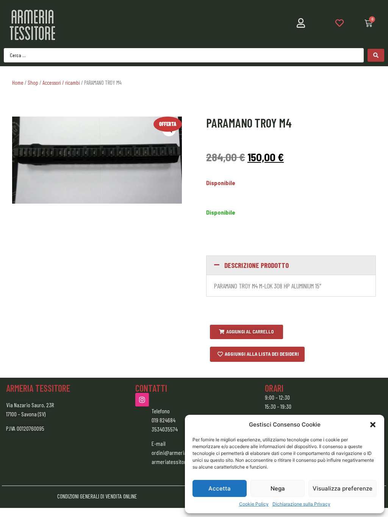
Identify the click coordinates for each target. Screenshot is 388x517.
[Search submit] (376, 55)
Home (17, 82)
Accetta (219, 488)
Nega (278, 488)
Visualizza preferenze (342, 488)
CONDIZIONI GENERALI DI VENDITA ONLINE (97, 496)
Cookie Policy (254, 504)
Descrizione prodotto (256, 265)
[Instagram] (142, 399)
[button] (373, 424)
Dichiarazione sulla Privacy (301, 504)
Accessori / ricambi (61, 82)
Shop (33, 82)
